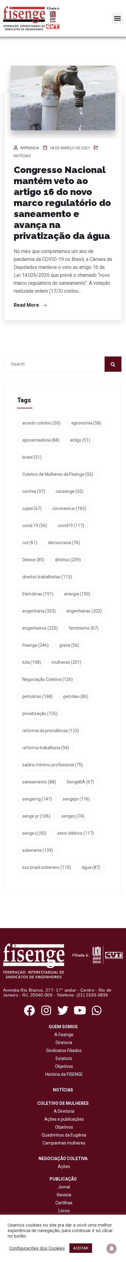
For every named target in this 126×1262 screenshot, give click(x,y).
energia (77, 593)
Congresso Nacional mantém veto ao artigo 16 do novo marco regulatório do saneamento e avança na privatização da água (62, 203)
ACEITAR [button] (80, 1248)
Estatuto (63, 1058)
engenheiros (40, 628)
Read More (27, 305)
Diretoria (63, 1042)
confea (33, 491)
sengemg (37, 799)
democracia (64, 542)
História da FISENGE (63, 1074)
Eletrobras (38, 593)
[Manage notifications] (112, 1248)
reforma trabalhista (45, 747)
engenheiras (84, 611)
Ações (63, 1166)
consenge (69, 491)
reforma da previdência (50, 730)
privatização (39, 713)
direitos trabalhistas (47, 576)
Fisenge (35, 645)
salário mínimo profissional (52, 764)
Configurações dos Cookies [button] (37, 1248)
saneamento (39, 781)
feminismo (83, 628)
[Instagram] (46, 1010)
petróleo (75, 696)
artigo (80, 440)
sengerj (72, 816)
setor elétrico (75, 833)
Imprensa (29, 148)
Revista (64, 1194)
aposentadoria (40, 440)
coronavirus (69, 508)
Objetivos (63, 1066)
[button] (117, 18)
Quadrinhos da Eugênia (63, 1135)
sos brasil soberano (46, 867)
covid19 (71, 525)
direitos (68, 559)
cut (29, 542)
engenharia (39, 611)
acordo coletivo (41, 423)
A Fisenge (63, 1034)
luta (31, 662)
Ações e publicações (63, 1119)
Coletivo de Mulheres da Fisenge (57, 474)
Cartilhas (63, 1202)
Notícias (22, 156)
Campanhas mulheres (63, 1143)
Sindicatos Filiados (63, 1050)
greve (69, 645)
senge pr (36, 816)
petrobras (37, 696)
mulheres (66, 662)
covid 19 (34, 525)
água (91, 867)
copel (32, 508)
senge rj (34, 833)
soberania (37, 850)
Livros (64, 1210)
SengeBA (80, 781)
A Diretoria (63, 1111)
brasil (32, 457)
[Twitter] (62, 1010)
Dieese (33, 559)
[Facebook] (29, 1010)
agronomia (86, 423)
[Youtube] (80, 1010)
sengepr (76, 799)
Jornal (64, 1186)
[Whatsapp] (96, 1010)
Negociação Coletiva (47, 679)
